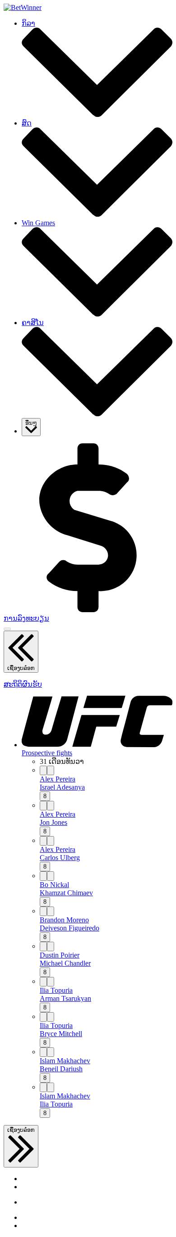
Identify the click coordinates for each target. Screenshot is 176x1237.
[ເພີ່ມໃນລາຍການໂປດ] (50, 770)
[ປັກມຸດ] (43, 770)
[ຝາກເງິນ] (88, 610)
